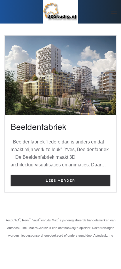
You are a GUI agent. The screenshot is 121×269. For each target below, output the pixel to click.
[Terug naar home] (60, 12)
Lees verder (60, 180)
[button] (114, 12)
